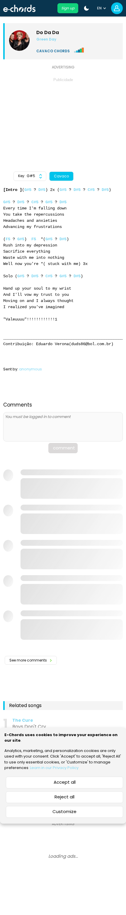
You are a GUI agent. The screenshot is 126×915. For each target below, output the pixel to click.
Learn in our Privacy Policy (54, 767)
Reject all (64, 797)
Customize (64, 811)
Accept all (65, 782)
